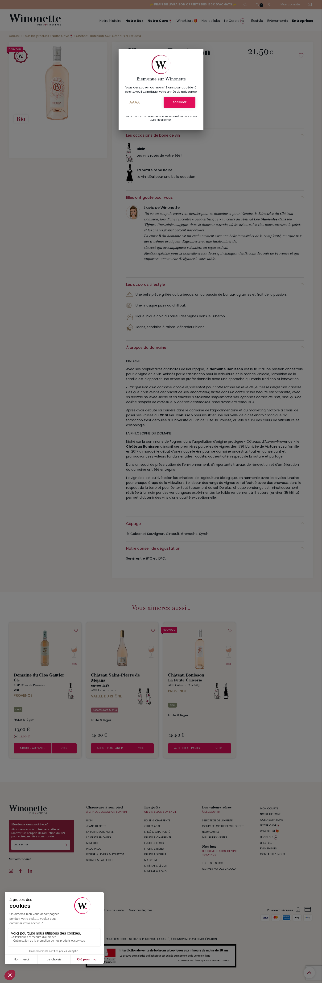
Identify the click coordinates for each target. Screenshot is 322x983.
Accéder (179, 102)
